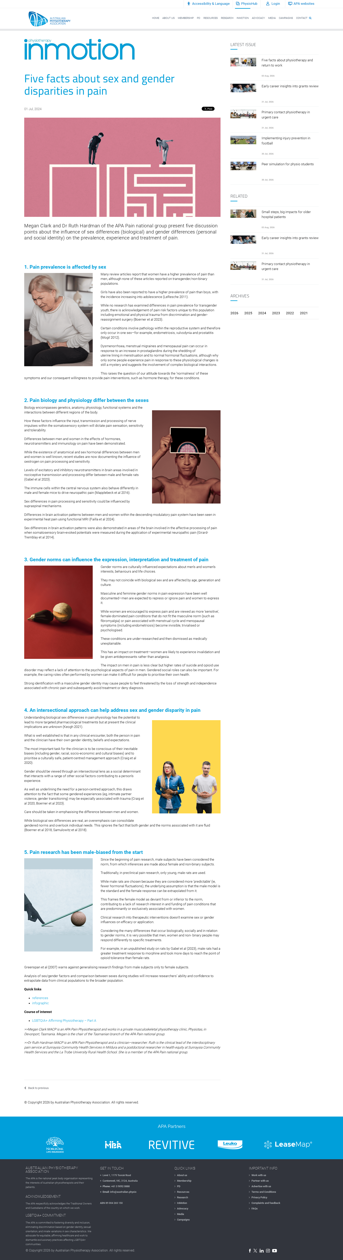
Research (182, 1197)
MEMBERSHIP (186, 17)
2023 (276, 313)
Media (180, 1214)
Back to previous (38, 1088)
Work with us (258, 1175)
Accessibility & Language (211, 4)
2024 (262, 313)
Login (276, 4)
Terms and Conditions (263, 1191)
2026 (234, 313)
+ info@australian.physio (118, 1191)
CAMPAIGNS (286, 17)
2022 (290, 313)
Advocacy (182, 1208)
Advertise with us (261, 1186)
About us (182, 1175)
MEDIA (272, 17)
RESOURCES (210, 17)
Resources (183, 1191)
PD (198, 17)
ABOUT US (168, 17)
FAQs (254, 1208)
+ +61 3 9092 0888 (115, 1186)
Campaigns (183, 1219)
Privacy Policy (259, 1197)
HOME (155, 17)
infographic (40, 1003)
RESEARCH (227, 17)
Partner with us (260, 1180)
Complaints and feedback (265, 1202)
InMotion (182, 1202)
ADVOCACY (258, 17)
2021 (304, 313)
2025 (248, 313)
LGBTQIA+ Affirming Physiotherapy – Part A (64, 1021)
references (40, 998)
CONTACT (301, 17)
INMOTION (243, 17)
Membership (184, 1180)
